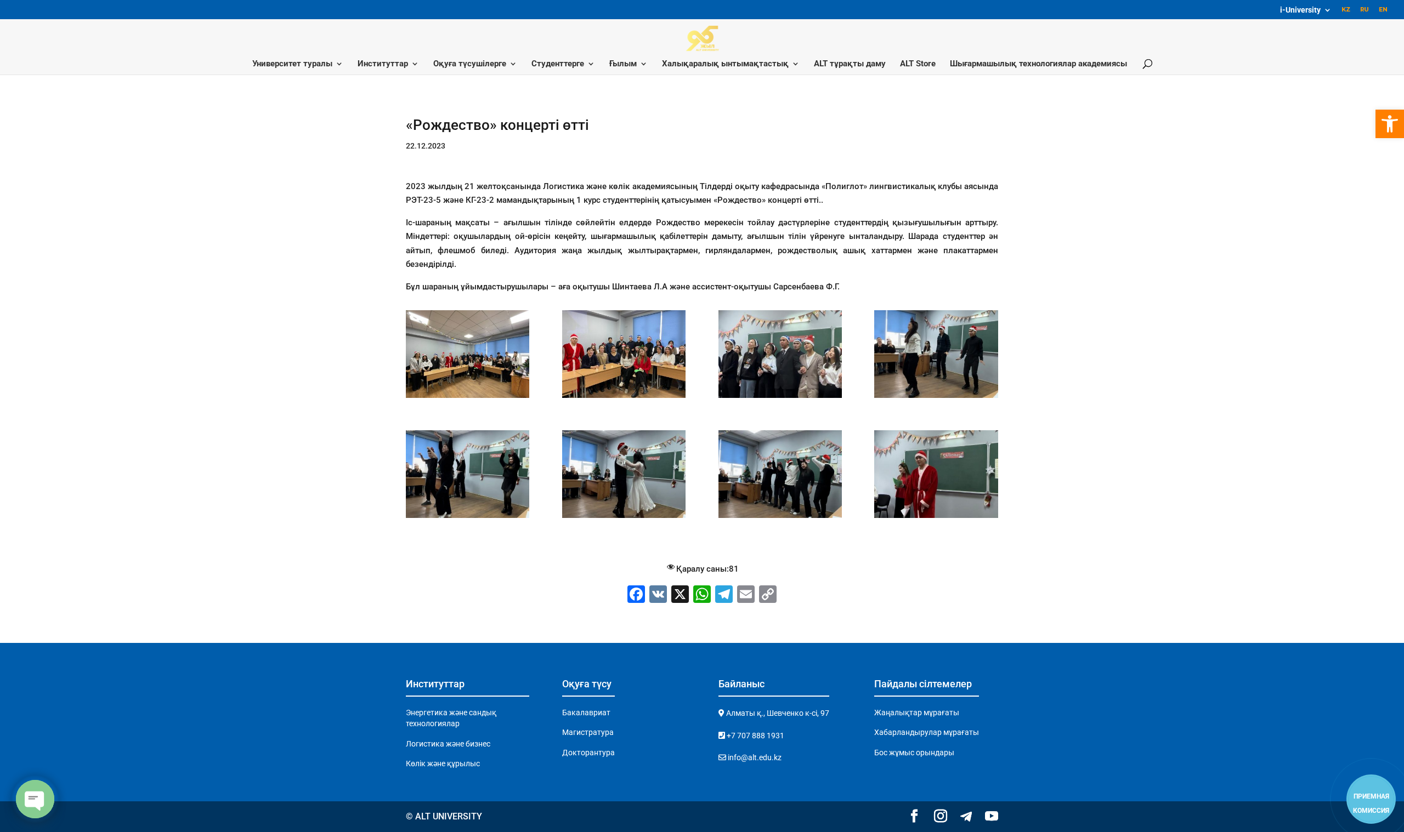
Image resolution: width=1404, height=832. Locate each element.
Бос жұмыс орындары (914, 752)
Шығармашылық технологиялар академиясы (1038, 64)
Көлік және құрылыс (443, 763)
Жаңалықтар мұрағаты (916, 712)
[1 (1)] (624, 398)
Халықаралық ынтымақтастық (725, 64)
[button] (1389, 124)
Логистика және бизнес (448, 743)
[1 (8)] (467, 398)
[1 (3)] (936, 398)
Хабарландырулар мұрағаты (926, 732)
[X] (680, 595)
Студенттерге (557, 64)
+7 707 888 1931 (754, 735)
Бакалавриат (586, 712)
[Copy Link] (768, 595)
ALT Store (918, 64)
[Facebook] (636, 595)
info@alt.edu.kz (754, 757)
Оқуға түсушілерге (469, 64)
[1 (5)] (624, 518)
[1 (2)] (780, 398)
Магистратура (588, 732)
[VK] (658, 595)
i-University (1300, 10)
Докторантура (588, 752)
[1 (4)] (467, 518)
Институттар (383, 64)
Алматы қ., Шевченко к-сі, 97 (776, 713)
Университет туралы (292, 64)
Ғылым (623, 64)
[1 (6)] (780, 518)
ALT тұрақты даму (850, 64)
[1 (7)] (936, 518)
